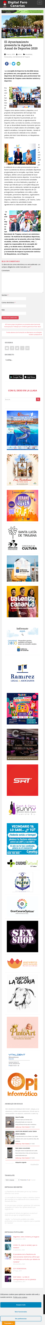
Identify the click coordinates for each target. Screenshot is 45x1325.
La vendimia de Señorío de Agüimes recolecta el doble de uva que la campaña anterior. (21, 1214)
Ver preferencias (21, 1318)
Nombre (5, 295)
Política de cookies (20, 1297)
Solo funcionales (21, 1312)
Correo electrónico (8, 303)
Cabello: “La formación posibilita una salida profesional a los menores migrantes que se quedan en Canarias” (22, 1221)
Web (3, 310)
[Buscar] (38, 399)
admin (20, 54)
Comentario (6, 270)
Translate (33, 1180)
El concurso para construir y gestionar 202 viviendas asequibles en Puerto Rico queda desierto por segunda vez (22, 1207)
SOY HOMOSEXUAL (19, 1269)
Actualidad (28, 54)
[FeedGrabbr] (22, 1164)
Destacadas (8, 57)
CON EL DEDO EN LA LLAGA (22, 390)
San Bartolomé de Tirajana (21, 57)
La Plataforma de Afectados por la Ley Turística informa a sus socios (21, 1192)
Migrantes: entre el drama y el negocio (26, 1237)
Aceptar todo (21, 1305)
